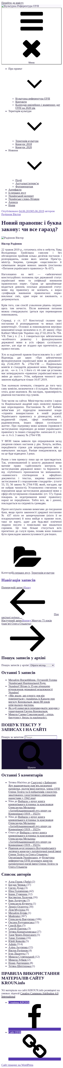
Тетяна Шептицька (20, 966)
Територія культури (26, 141)
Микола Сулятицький (21, 956)
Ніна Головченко (18, 891)
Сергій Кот (15, 925)
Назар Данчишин (19, 962)
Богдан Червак (17, 884)
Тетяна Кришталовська (22, 931)
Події (18, 180)
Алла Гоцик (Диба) (20, 881)
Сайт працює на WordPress (17, 1064)
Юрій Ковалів (17, 941)
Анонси (13, 202)
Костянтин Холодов (20, 897)
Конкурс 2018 (23, 144)
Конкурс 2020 (23, 147)
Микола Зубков (17, 959)
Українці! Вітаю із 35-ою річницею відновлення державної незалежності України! (30, 689)
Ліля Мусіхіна (17, 909)
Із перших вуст (17, 192)
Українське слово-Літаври (23, 199)
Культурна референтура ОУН (32, 98)
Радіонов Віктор (11, 214)
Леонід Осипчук (18, 906)
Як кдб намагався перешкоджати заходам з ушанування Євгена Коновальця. (33, 710)
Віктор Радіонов (18, 950)
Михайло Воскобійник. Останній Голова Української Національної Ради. (32, 681)
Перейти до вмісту (12, 2)
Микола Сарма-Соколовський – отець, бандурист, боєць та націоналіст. (31, 716)
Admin (12, 944)
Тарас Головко (17, 937)
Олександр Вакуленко (21, 919)
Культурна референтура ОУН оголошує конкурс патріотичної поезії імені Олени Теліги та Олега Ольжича (33, 862)
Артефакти (15, 189)
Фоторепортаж (24, 186)
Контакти (21, 101)
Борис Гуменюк (18, 894)
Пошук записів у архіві (15, 665)
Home (11, 205)
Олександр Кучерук (20, 903)
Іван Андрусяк (17, 900)
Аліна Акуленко (18, 947)
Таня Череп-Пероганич (22, 934)
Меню (32, 62)
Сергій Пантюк (17, 928)
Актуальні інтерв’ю (27, 183)
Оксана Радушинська (21, 922)
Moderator (14, 916)
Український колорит (21, 195)
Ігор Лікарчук (17, 953)
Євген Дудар (16, 887)
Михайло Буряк (18, 912)
